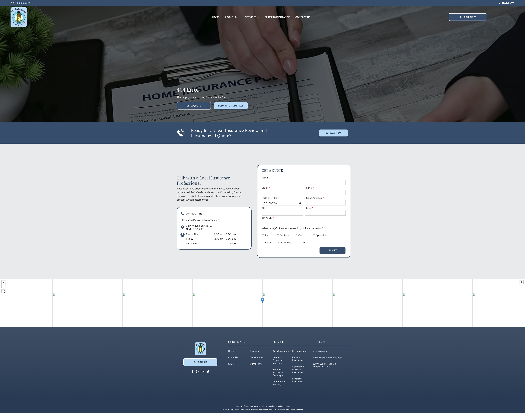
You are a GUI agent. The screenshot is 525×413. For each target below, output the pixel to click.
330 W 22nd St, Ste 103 (199, 225)
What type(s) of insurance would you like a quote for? (292, 228)
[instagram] (197, 372)
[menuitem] (216, 17)
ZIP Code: (267, 218)
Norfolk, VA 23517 (196, 229)
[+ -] (262, 303)
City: (264, 208)
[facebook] (192, 372)
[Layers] (521, 282)
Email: (265, 187)
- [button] (3, 286)
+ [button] (3, 282)
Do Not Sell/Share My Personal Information (251, 409)
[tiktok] (208, 372)
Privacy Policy (227, 409)
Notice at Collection (277, 409)
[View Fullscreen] (3, 291)
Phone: (308, 187)
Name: (265, 177)
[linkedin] (203, 372)
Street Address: (313, 198)
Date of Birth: (269, 198)
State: (308, 208)
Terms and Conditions (294, 409)
